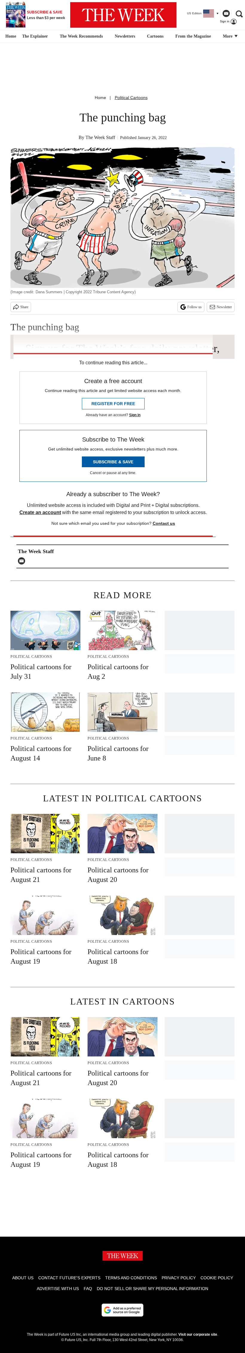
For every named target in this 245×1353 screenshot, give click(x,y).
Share (24, 307)
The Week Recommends (81, 36)
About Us (22, 1277)
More (228, 36)
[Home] (10, 36)
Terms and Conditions (131, 1277)
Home (100, 97)
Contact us (164, 523)
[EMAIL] (23, 561)
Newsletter (224, 307)
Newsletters (125, 36)
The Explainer (35, 36)
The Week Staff (100, 137)
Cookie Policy (216, 1277)
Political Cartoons (131, 97)
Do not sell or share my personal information (152, 1288)
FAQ (88, 1288)
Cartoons (155, 36)
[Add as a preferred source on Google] (122, 1310)
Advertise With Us (58, 1288)
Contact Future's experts (69, 1277)
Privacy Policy (179, 1277)
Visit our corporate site (197, 1334)
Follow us (194, 307)
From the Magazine (193, 36)
